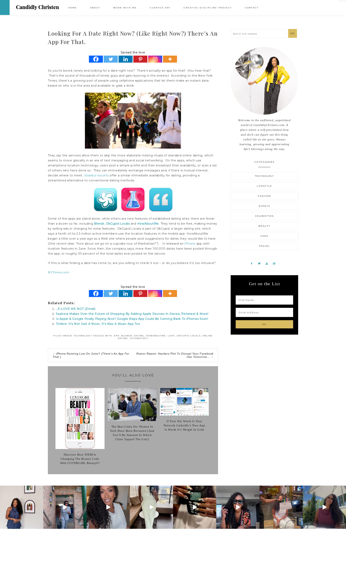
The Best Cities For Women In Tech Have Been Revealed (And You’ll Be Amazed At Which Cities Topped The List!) (132, 433)
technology (139, 338)
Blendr (99, 223)
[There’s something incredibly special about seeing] (21, 507)
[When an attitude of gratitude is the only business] (64, 507)
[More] (170, 59)
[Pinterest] (140, 59)
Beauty (264, 226)
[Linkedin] (126, 59)
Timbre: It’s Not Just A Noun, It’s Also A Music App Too (98, 324)
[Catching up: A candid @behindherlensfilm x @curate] (238, 507)
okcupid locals (189, 335)
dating (139, 335)
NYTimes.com (58, 272)
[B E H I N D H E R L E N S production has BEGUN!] (281, 507)
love (171, 335)
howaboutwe (156, 335)
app (116, 335)
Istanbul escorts (96, 175)
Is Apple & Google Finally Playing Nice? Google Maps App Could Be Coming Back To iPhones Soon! (132, 319)
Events (264, 206)
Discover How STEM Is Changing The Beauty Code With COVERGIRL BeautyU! (80, 459)
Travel (264, 246)
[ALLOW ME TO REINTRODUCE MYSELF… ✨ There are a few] (108, 507)
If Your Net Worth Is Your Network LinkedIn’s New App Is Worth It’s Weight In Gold (184, 425)
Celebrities (264, 216)
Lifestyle (264, 186)
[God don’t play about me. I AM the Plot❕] (151, 507)
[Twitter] (111, 59)
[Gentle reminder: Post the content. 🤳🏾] (194, 507)
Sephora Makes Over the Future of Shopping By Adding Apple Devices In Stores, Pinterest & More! (132, 314)
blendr (126, 335)
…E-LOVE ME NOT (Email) (76, 309)
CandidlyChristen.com (37, 7)
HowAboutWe (148, 223)
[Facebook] (96, 59)
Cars (264, 236)
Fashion (264, 196)
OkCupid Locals (118, 223)
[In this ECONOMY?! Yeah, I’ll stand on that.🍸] (324, 507)
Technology (83, 335)
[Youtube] (268, 263)
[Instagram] (155, 59)
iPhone (189, 243)
